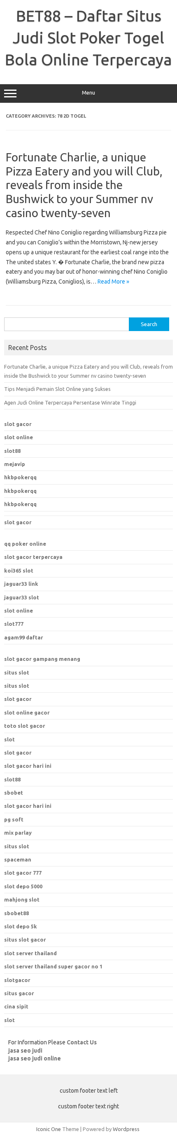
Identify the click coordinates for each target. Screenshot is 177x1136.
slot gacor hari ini (27, 766)
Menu (88, 93)
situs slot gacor (25, 939)
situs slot (16, 672)
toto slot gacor (24, 726)
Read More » (113, 281)
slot (9, 739)
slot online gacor (27, 712)
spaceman (17, 859)
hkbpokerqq (20, 477)
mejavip (14, 464)
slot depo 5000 (23, 886)
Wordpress (126, 1129)
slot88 (12, 451)
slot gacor (18, 424)
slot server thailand (30, 953)
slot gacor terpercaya (33, 557)
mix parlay (18, 832)
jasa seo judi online (34, 1058)
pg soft (13, 819)
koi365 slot (18, 570)
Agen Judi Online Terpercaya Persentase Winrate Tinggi (70, 402)
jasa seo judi (25, 1050)
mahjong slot (22, 899)
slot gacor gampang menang (42, 659)
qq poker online (25, 544)
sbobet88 (16, 913)
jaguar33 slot (21, 597)
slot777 (13, 624)
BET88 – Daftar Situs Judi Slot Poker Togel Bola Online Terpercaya (88, 37)
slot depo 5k (20, 926)
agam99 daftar (23, 637)
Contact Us (82, 1042)
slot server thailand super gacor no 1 (53, 966)
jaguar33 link (21, 584)
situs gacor (19, 993)
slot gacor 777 (23, 873)
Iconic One (48, 1129)
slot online (18, 437)
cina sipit (16, 1006)
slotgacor (17, 980)
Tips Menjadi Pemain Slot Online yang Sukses (57, 389)
